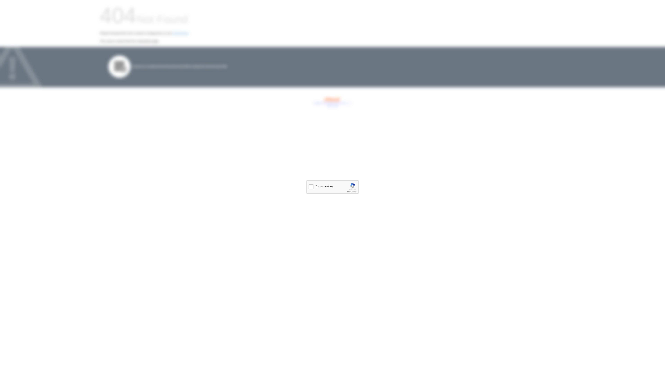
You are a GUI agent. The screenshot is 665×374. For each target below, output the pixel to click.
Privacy (349, 192)
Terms (354, 192)
